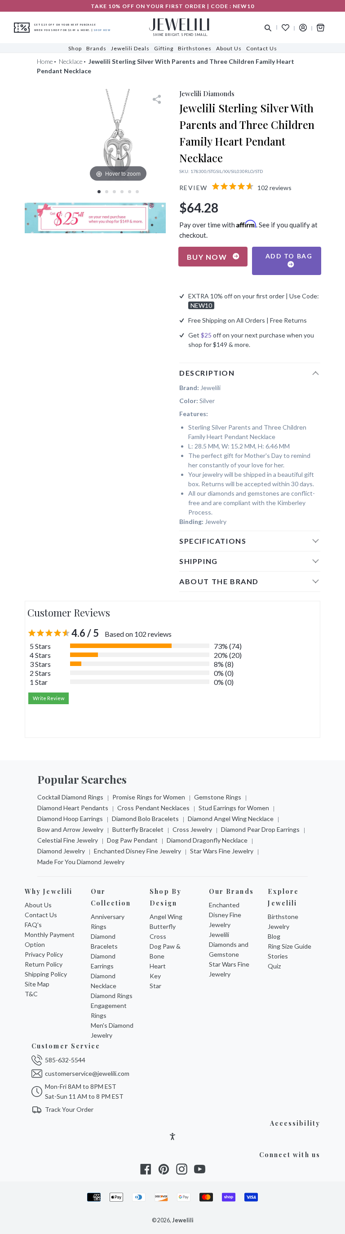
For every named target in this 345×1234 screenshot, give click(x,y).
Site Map (37, 984)
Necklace (71, 61)
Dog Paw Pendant (132, 840)
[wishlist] (285, 27)
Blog (274, 936)
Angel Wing (166, 916)
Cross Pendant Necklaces (153, 808)
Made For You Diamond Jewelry (80, 862)
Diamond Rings (112, 995)
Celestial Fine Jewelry (67, 840)
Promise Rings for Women (148, 797)
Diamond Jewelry (61, 851)
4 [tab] (122, 191)
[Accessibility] (172, 1137)
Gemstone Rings (217, 797)
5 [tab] (129, 191)
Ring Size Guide (289, 946)
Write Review (48, 698)
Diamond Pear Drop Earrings (260, 829)
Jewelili (183, 1220)
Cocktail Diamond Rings (70, 797)
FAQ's (33, 924)
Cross (158, 936)
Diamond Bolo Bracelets (145, 818)
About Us (38, 905)
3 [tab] (114, 191)
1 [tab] (99, 191)
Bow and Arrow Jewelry (70, 829)
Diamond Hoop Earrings (70, 818)
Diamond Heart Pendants (72, 808)
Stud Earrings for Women (234, 808)
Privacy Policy (44, 954)
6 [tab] (137, 191)
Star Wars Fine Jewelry (221, 851)
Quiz (274, 966)
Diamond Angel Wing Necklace (231, 818)
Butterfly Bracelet (138, 829)
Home (45, 61)
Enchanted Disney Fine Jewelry (137, 851)
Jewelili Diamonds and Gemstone (228, 944)
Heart (158, 966)
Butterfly (163, 926)
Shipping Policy (46, 974)
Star (155, 986)
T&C (31, 994)
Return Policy (43, 964)
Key (155, 976)
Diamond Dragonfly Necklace (207, 840)
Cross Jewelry (192, 829)
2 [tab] (106, 191)
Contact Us (41, 915)
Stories (278, 956)
